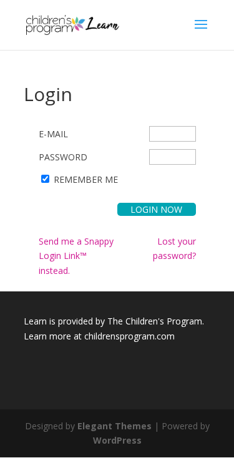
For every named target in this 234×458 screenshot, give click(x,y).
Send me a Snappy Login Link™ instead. (76, 256)
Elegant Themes (114, 426)
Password (63, 157)
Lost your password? (174, 248)
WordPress (117, 440)
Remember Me (86, 179)
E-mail (53, 134)
